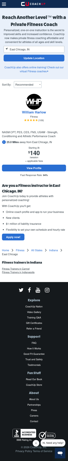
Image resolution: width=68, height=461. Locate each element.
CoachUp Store (34, 384)
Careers (34, 415)
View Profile (34, 168)
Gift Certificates (34, 323)
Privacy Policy (24, 451)
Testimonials (34, 364)
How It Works (34, 348)
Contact (34, 421)
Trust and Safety (34, 359)
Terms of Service (42, 451)
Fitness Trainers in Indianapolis (18, 272)
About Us (34, 399)
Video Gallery (34, 312)
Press (34, 410)
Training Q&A (34, 317)
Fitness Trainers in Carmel (16, 268)
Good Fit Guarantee (34, 353)
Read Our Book (34, 379)
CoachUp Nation (34, 306)
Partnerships (34, 404)
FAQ (34, 342)
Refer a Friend (34, 328)
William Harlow (34, 112)
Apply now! (13, 237)
